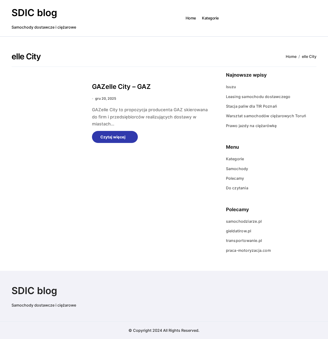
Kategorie (210, 18)
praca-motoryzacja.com (248, 250)
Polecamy (235, 178)
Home (191, 18)
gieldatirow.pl (238, 230)
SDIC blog (34, 12)
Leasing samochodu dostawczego (258, 96)
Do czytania (237, 187)
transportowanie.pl (244, 240)
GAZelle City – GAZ (121, 87)
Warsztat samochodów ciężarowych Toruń (266, 115)
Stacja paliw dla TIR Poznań (251, 106)
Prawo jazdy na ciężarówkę (251, 125)
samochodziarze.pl (244, 221)
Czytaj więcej (112, 137)
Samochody (237, 168)
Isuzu (231, 86)
